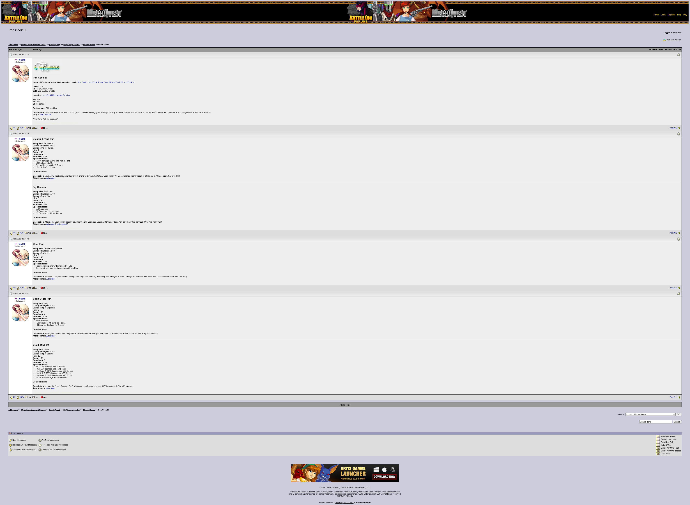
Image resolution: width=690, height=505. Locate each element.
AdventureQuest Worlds (369, 492)
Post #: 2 (673, 233)
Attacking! (50, 178)
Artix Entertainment (391, 492)
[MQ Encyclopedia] (71, 45)
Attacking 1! (51, 224)
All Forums (13, 45)
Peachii (21, 60)
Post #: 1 (673, 128)
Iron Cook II (94, 82)
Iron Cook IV (117, 82)
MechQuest (327, 492)
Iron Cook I (83, 82)
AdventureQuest (298, 492)
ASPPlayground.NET (344, 502)
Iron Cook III (105, 82)
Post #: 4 (673, 397)
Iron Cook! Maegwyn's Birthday (56, 95)
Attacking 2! (63, 224)
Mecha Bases (89, 45)
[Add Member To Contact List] (36, 127)
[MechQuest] (54, 45)
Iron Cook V (129, 82)
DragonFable (313, 492)
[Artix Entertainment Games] (33, 45)
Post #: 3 (673, 288)
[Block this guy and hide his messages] (44, 127)
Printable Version (673, 40)
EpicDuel (338, 492)
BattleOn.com (350, 492)
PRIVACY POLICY (345, 496)
